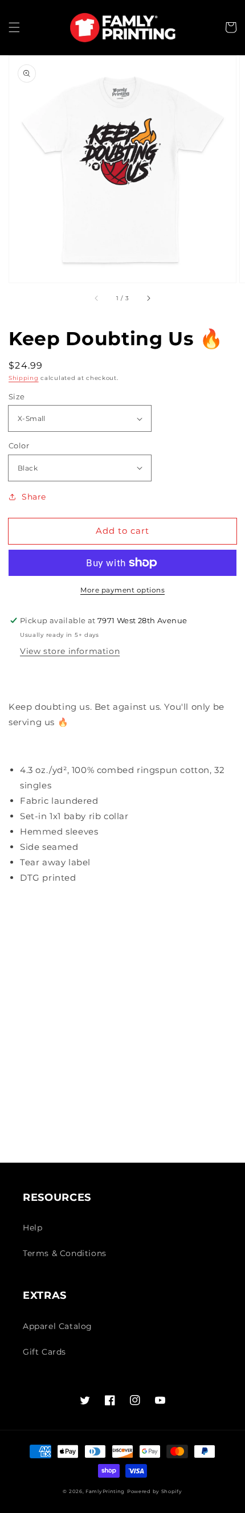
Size (17, 396)
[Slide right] (148, 298)
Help (32, 1227)
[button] (14, 27)
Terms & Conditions (65, 1253)
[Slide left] (96, 298)
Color (19, 445)
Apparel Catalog (57, 1326)
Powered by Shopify (154, 1491)
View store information (70, 651)
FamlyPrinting (105, 1491)
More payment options (122, 590)
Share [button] (34, 497)
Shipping (24, 378)
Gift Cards (44, 1352)
